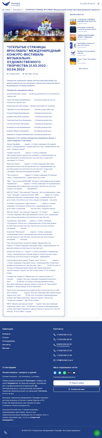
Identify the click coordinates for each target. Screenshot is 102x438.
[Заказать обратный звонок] (5, 432)
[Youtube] (74, 372)
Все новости (17, 10)
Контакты (6, 345)
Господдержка (8, 341)
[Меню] (98, 4)
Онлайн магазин (78, 389)
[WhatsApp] (64, 372)
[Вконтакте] (55, 372)
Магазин (5, 348)
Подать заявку (78, 383)
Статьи (5, 337)
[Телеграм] (59, 372)
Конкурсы (6, 334)
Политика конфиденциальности (64, 377)
